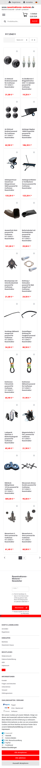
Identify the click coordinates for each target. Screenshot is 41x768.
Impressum (5, 665)
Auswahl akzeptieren (20, 763)
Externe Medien (10, 738)
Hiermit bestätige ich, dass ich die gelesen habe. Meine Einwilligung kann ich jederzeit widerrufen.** (21, 597)
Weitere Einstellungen (9, 747)
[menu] (3, 14)
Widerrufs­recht (6, 656)
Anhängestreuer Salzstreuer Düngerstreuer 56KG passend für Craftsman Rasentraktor (11, 185)
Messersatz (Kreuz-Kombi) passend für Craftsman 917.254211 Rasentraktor (29, 487)
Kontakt (4, 680)
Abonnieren (19, 608)
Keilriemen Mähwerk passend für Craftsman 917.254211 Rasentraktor (28, 386)
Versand (4, 690)
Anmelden (5, 629)
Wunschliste (16, 51)
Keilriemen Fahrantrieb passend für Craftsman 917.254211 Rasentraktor (9, 387)
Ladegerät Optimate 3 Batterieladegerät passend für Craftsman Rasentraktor (11, 438)
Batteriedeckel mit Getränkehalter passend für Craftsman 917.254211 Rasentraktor (28, 235)
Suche (35, 21)
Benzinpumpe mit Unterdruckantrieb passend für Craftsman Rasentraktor (11, 285)
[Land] (36, 2)
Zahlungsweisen (7, 693)
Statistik (8, 736)
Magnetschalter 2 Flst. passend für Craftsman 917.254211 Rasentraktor (28, 437)
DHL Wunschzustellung (13, 740)
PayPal (7, 743)
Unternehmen (6, 687)
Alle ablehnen (20, 758)
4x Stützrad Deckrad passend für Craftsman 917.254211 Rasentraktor (11, 133)
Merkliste (5, 642)
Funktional (9, 745)
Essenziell (8, 733)
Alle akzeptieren (20, 752)
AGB (3, 662)
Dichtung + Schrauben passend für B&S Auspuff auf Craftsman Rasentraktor (28, 286)
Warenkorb (5, 645)
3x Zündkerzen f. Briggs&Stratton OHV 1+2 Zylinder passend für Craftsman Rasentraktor (28, 84)
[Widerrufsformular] (3, 670)
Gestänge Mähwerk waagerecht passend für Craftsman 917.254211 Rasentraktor (12, 336)
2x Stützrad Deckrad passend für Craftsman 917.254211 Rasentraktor (11, 83)
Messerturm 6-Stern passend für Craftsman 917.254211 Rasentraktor (28, 538)
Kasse (12, 645)
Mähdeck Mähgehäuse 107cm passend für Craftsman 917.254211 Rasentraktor (11, 488)
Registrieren (5, 632)
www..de (18, 8)
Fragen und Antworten (9, 684)
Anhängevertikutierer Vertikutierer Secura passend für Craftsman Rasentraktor (29, 184)
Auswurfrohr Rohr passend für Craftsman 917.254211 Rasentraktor (11, 234)
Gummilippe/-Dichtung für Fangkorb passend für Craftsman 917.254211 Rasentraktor (28, 336)
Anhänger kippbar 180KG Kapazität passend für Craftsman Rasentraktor (28, 133)
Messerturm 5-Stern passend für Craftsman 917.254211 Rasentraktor (11, 538)
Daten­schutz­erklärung (9, 659)
